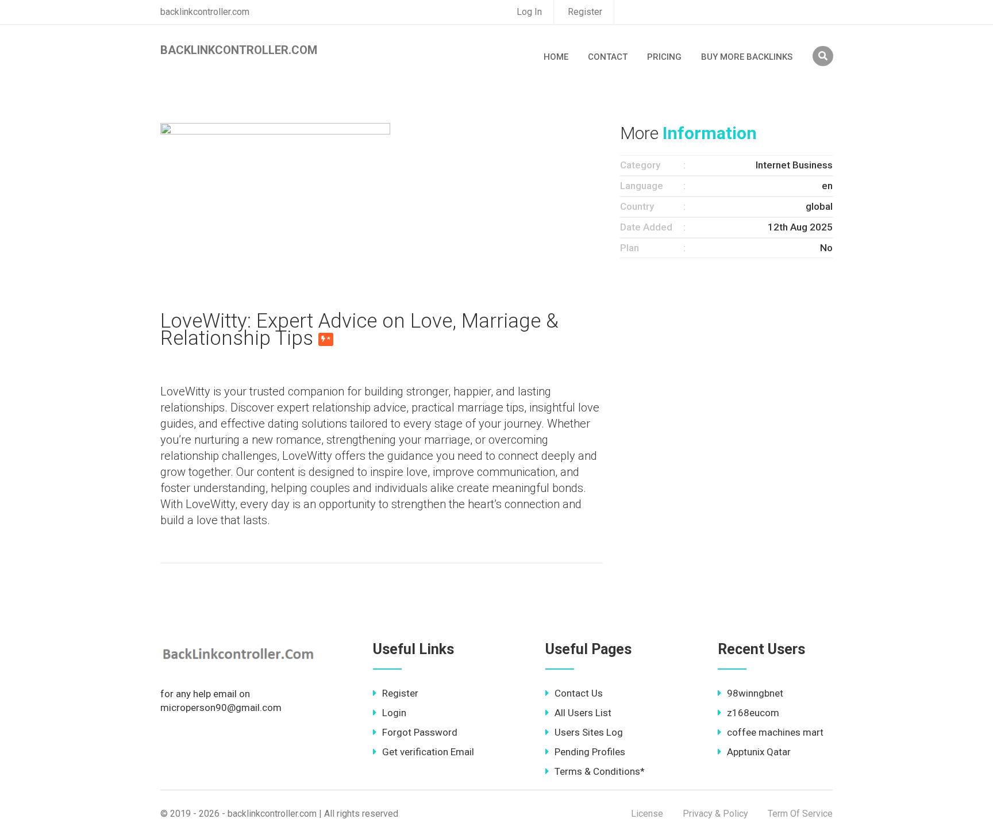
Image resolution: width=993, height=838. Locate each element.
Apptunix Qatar (759, 752)
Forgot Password (419, 732)
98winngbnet (755, 693)
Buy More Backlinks (746, 57)
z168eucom (753, 712)
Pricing (664, 57)
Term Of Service (800, 813)
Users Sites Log (589, 732)
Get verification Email (428, 752)
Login (394, 712)
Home (556, 57)
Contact (608, 57)
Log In (529, 11)
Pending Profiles (590, 752)
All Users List (583, 712)
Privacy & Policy (715, 813)
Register (585, 11)
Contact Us (579, 693)
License (647, 813)
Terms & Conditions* (600, 771)
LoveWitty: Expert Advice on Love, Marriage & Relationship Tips (359, 329)
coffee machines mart (775, 732)
